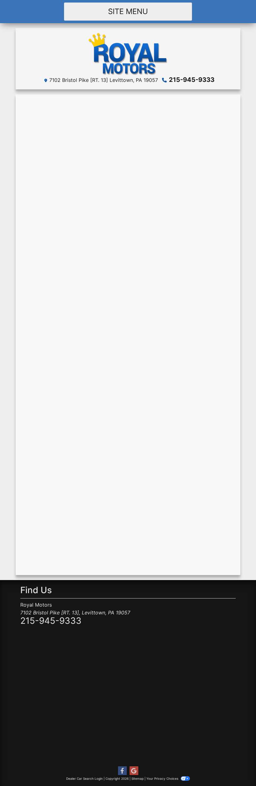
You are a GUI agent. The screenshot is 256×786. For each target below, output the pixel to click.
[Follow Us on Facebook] (122, 770)
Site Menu (128, 11)
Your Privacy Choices (162, 778)
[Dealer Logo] (128, 53)
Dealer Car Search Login (84, 778)
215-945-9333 (191, 79)
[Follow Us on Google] (134, 770)
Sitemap (137, 778)
